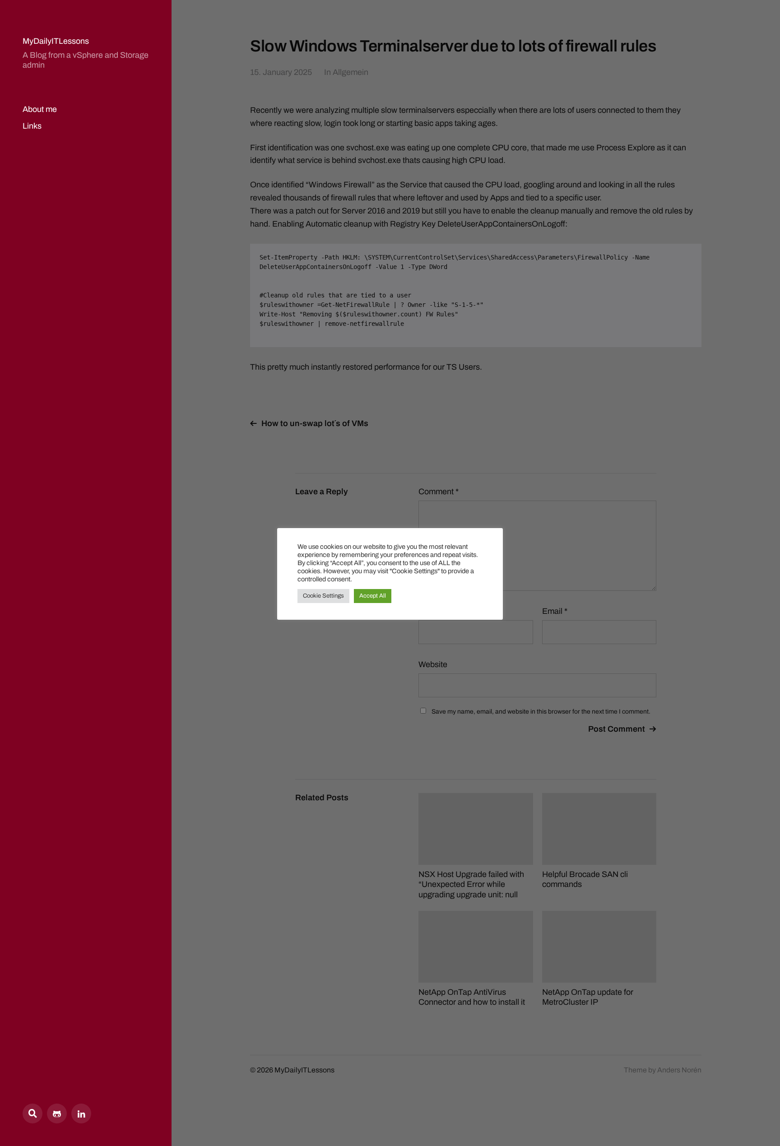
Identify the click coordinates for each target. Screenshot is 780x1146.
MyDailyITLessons (56, 41)
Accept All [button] (372, 596)
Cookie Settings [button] (323, 596)
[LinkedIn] (81, 1113)
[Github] (57, 1113)
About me (40, 109)
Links (32, 125)
